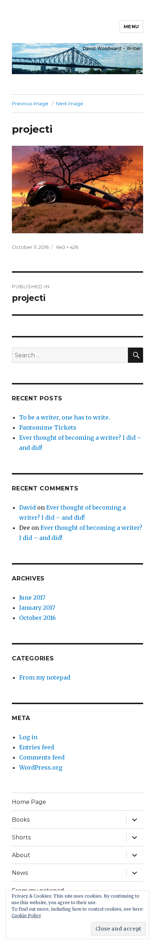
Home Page (29, 802)
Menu (131, 26)
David (27, 507)
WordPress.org (40, 767)
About (21, 855)
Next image (69, 103)
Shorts (21, 837)
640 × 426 (67, 247)
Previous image (30, 103)
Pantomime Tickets (47, 427)
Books (21, 819)
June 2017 (32, 597)
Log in (28, 737)
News (20, 872)
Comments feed (42, 757)
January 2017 (37, 607)
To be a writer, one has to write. (64, 417)
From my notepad (44, 677)
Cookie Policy (26, 915)
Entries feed (36, 747)
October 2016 (37, 617)
